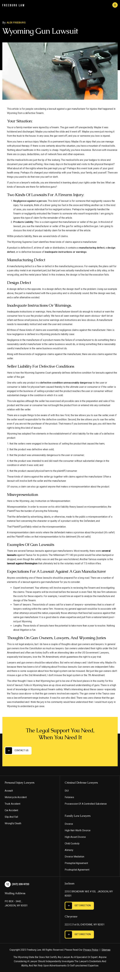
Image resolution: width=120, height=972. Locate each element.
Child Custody (72, 843)
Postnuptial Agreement (77, 869)
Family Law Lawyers (77, 816)
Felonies (69, 797)
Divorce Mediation (74, 856)
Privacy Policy (90, 949)
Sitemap (106, 949)
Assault (9, 790)
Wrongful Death (13, 823)
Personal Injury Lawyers (19, 782)
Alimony (69, 850)
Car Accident (11, 810)
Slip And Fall (11, 816)
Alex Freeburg (16, 22)
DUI (67, 790)
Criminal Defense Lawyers (81, 782)
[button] (115, 5)
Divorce (69, 823)
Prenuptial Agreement (76, 863)
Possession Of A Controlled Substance (86, 803)
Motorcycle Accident (16, 797)
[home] (13, 5)
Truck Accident (12, 803)
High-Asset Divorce (75, 836)
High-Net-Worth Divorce (77, 830)
